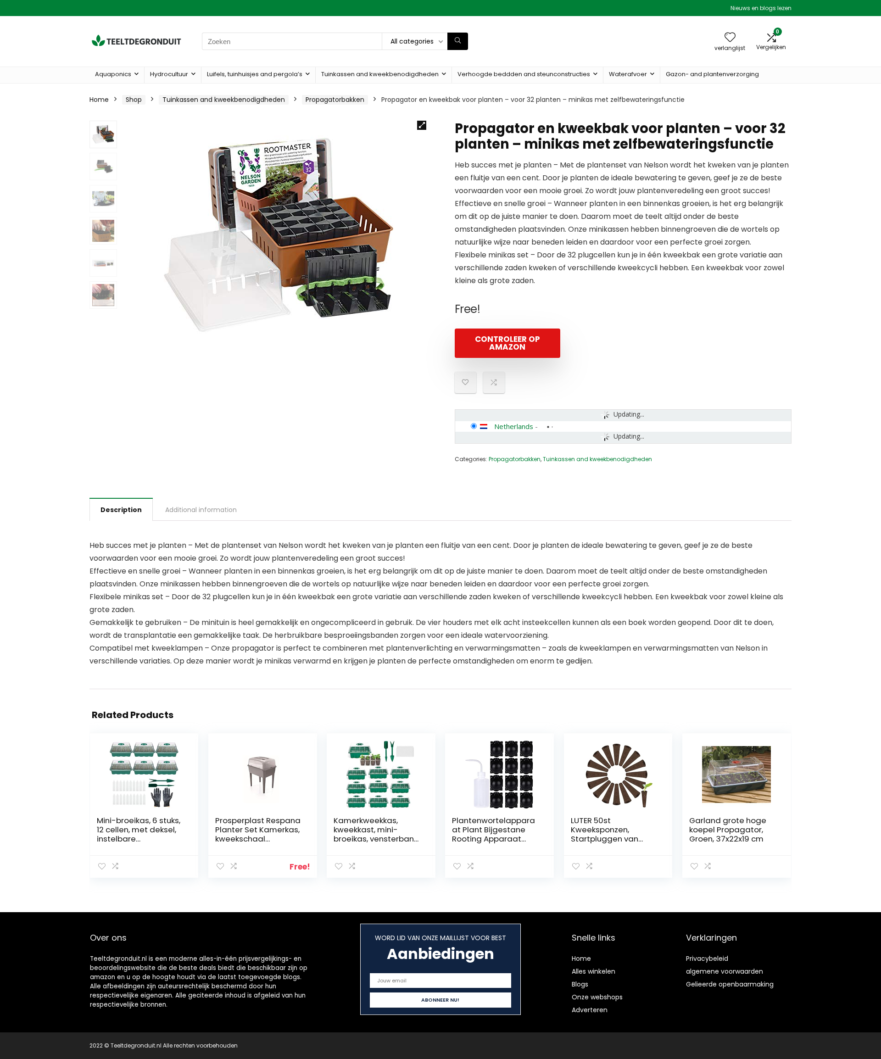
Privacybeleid (707, 958)
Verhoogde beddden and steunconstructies (523, 74)
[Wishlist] (730, 37)
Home (99, 99)
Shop (134, 99)
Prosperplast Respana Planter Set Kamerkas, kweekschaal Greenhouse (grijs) (258, 834)
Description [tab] (121, 509)
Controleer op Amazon (507, 343)
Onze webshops (597, 997)
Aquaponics (113, 74)
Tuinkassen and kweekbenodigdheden (380, 74)
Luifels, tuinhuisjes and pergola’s (254, 74)
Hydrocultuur (169, 74)
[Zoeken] (457, 41)
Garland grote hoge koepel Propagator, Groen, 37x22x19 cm (727, 829)
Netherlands (513, 426)
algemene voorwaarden (724, 971)
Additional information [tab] (201, 509)
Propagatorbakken (335, 99)
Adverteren (590, 1009)
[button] (421, 125)
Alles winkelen (593, 971)
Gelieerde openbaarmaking (730, 984)
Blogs (580, 984)
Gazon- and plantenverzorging (712, 74)
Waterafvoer (628, 74)
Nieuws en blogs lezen (761, 8)
